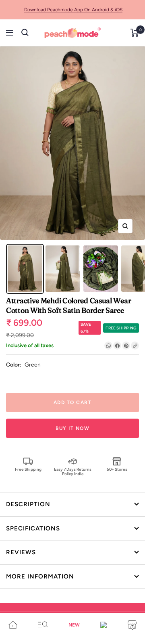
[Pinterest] (126, 346)
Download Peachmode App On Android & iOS (73, 10)
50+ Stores (117, 469)
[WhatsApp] (108, 346)
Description (28, 504)
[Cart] (134, 33)
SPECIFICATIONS (33, 528)
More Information (40, 576)
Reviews (21, 552)
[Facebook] (117, 346)
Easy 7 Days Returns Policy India (72, 471)
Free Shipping (28, 469)
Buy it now (72, 428)
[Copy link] (135, 346)
